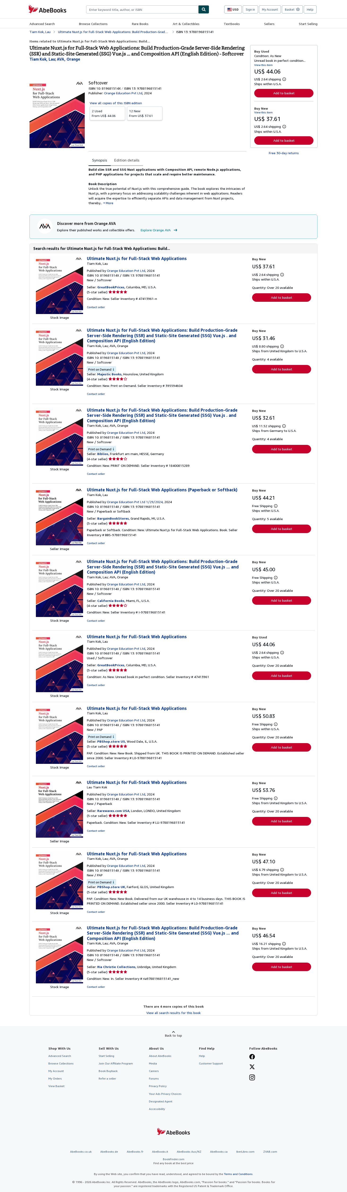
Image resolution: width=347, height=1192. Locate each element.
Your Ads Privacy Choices (165, 1094)
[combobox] (142, 9)
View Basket (56, 1086)
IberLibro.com (245, 1151)
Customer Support (211, 1063)
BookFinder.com (173, 1161)
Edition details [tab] (127, 160)
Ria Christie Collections (116, 967)
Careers (154, 1071)
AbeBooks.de (109, 1151)
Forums (154, 1078)
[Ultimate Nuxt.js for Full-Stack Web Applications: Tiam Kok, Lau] (59, 313)
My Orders (55, 1078)
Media (153, 1063)
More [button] (109, 203)
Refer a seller (107, 1078)
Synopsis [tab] (99, 160)
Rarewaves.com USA (113, 811)
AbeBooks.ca (219, 1151)
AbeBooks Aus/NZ (189, 1151)
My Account (270, 9)
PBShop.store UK (111, 887)
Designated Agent (160, 1101)
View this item (263, 65)
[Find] (204, 9)
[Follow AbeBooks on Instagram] (252, 1078)
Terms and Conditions (238, 1174)
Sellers (269, 24)
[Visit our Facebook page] (252, 1057)
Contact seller (96, 307)
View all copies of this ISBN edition (116, 103)
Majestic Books (109, 374)
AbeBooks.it (160, 1151)
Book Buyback (108, 1071)
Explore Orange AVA (156, 230)
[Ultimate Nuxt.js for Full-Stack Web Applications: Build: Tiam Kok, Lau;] (59, 384)
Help (310, 9)
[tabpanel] (167, 186)
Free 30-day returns (284, 153)
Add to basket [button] (284, 93)
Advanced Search (42, 24)
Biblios (102, 454)
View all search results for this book (173, 1013)
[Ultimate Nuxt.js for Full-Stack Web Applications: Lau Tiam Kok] (59, 836)
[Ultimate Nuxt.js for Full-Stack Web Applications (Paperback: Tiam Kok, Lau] (59, 544)
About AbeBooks (160, 1056)
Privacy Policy (158, 1086)
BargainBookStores (113, 518)
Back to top (173, 1035)
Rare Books (140, 24)
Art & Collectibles (186, 24)
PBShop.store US (111, 741)
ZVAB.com (270, 1151)
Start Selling (308, 24)
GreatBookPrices (110, 287)
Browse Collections (93, 24)
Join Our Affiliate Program (116, 1063)
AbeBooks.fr (135, 1151)
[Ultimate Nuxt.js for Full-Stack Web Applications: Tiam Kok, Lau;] (59, 908)
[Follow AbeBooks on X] (252, 1067)
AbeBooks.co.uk (81, 1151)
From (104, 113)
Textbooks (232, 24)
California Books (110, 601)
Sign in (250, 9)
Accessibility (157, 1109)
